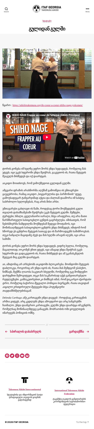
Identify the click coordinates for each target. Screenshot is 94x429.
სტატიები (47, 21)
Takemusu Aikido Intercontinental (25, 389)
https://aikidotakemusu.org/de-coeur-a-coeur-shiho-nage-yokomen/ (48, 105)
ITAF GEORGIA (20, 422)
